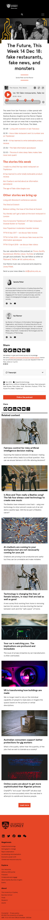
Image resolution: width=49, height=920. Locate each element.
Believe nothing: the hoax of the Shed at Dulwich (22, 209)
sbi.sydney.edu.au (27, 259)
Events (3, 882)
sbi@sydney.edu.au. (33, 271)
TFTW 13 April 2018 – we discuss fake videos (20, 244)
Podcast (34, 386)
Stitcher (17, 254)
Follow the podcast (24, 397)
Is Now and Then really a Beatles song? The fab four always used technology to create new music (24, 497)
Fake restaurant (40, 384)
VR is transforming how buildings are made (23, 692)
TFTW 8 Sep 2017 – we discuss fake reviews (20, 232)
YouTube (30, 254)
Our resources (6, 869)
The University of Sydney (9, 892)
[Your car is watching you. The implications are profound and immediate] (24, 627)
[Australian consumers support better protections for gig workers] (24, 723)
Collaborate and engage (9, 877)
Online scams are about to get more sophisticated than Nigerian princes (22, 785)
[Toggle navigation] (42, 14)
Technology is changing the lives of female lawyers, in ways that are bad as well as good (24, 596)
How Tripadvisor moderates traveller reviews (21, 228)
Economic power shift (8, 857)
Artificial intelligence (20, 384)
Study (3, 897)
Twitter (14, 259)
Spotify (41, 251)
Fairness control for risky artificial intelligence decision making (21, 449)
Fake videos (16, 386)
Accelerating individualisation (11, 854)
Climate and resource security (11, 859)
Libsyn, (23, 254)
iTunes (35, 251)
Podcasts (4, 874)
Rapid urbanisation (7, 852)
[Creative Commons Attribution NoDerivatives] (5, 364)
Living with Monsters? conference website (19, 200)
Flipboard (7, 259)
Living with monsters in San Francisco (24, 128)
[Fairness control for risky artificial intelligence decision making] (24, 431)
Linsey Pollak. (8, 266)
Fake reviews (7, 386)
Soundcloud (8, 254)
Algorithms (9, 384)
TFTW (40, 386)
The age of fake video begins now (16, 188)
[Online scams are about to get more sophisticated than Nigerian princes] (24, 767)
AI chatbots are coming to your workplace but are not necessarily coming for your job (21, 549)
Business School (6, 895)
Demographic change (8, 849)
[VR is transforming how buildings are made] (24, 674)
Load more (24, 805)
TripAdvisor (19, 388)
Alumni (3, 903)
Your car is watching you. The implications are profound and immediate (19, 646)
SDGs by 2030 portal (8, 872)
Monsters (28, 386)
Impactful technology (22, 382)
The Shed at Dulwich (11, 204)
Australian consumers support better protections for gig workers (23, 741)
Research (4, 900)
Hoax (22, 386)
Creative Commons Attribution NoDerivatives (24, 357)
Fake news (30, 384)
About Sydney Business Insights (11, 880)
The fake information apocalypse (23, 148)
